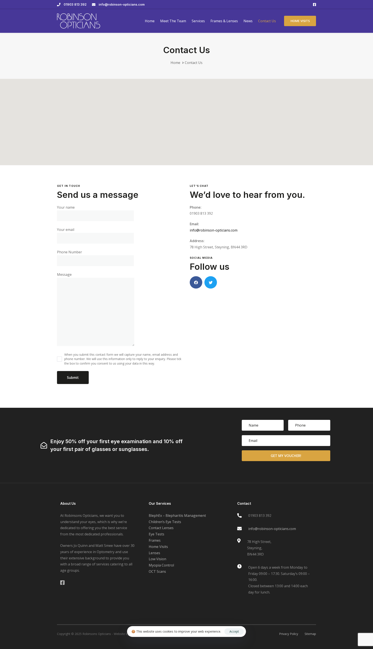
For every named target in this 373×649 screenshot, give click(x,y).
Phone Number (69, 252)
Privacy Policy (288, 634)
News (248, 21)
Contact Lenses (161, 527)
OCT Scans (157, 571)
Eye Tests (156, 534)
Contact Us (267, 21)
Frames (155, 540)
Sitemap (310, 634)
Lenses (154, 553)
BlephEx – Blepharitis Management (177, 515)
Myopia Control (161, 565)
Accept (234, 631)
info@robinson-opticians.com (213, 230)
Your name (66, 207)
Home (150, 21)
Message (64, 274)
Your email (65, 229)
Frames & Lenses (224, 21)
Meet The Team (173, 21)
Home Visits (158, 546)
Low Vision (157, 559)
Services (198, 21)
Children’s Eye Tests (165, 521)
